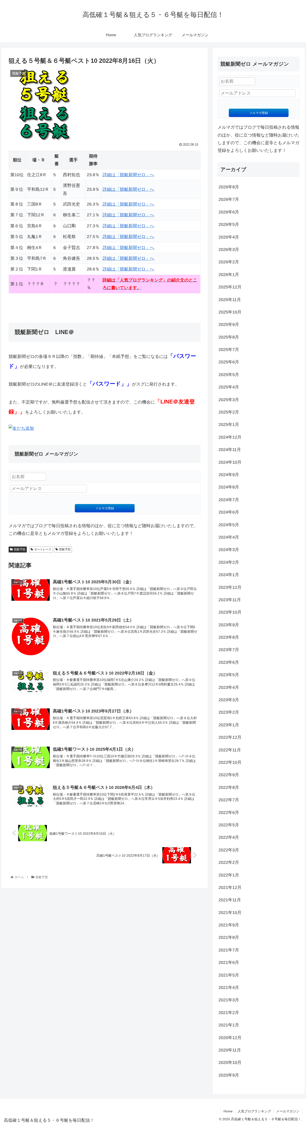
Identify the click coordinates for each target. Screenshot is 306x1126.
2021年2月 (229, 1012)
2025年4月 (229, 387)
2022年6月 (229, 812)
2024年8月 (229, 487)
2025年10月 (230, 312)
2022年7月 (229, 799)
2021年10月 (230, 912)
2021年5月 (229, 975)
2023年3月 (229, 699)
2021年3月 (229, 1000)
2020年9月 (229, 1075)
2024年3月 (229, 549)
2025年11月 (230, 299)
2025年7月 (229, 349)
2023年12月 (230, 587)
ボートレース (42, 549)
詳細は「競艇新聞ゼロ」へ (128, 174)
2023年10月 (230, 612)
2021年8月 (229, 937)
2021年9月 (229, 925)
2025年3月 (229, 399)
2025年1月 (229, 424)
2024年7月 (229, 499)
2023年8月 (229, 637)
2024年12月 (230, 437)
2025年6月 (229, 362)
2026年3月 (229, 249)
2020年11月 (230, 1050)
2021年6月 (229, 962)
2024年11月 (230, 449)
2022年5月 (229, 825)
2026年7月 (229, 199)
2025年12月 (230, 287)
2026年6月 (229, 212)
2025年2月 (229, 412)
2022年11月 (230, 750)
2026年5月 (229, 224)
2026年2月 (229, 262)
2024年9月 (229, 474)
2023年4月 (229, 687)
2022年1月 (229, 875)
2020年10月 (230, 1062)
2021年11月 (230, 900)
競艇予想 (19, 549)
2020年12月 (230, 1037)
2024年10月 (230, 462)
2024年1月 (229, 574)
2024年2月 (229, 562)
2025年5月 (229, 374)
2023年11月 (230, 599)
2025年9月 (229, 324)
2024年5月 (229, 524)
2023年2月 (229, 712)
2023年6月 (229, 662)
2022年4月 (229, 837)
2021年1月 (229, 1025)
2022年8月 (229, 787)
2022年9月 (229, 774)
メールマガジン (288, 1111)
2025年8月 (229, 337)
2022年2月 (229, 862)
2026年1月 (229, 274)
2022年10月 (230, 762)
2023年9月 (229, 624)
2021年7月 (229, 950)
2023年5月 (229, 674)
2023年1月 (229, 724)
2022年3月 (229, 850)
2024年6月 (229, 512)
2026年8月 (229, 187)
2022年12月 (230, 737)
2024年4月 (229, 537)
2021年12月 (230, 887)
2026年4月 (229, 237)
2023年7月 (229, 649)
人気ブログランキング (254, 1111)
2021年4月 (229, 987)
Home (228, 1111)
